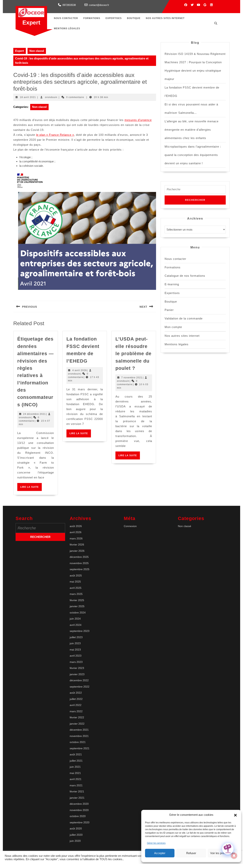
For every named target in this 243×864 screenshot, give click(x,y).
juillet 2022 (76, 698)
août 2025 (76, 575)
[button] (235, 815)
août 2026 (76, 526)
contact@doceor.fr (99, 5)
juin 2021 (75, 766)
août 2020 (76, 828)
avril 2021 (75, 779)
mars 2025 (76, 593)
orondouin (51, 97)
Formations (91, 18)
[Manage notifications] (234, 856)
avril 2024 (75, 624)
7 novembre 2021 (131, 377)
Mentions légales (67, 28)
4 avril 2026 (79, 370)
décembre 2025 (79, 556)
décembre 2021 (79, 729)
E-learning (172, 284)
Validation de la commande (184, 318)
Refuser (191, 853)
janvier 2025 (77, 606)
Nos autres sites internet (165, 18)
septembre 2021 (79, 748)
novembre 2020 (79, 810)
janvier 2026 (77, 550)
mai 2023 (75, 649)
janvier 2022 (77, 723)
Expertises (114, 18)
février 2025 (77, 600)
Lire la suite (31, 488)
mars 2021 (76, 785)
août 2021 (76, 754)
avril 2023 (75, 655)
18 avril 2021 (28, 97)
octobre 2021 (78, 742)
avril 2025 (75, 587)
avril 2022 (75, 705)
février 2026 (77, 544)
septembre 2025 (79, 569)
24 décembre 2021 (34, 414)
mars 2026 (76, 538)
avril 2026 (75, 532)
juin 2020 (75, 840)
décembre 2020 (79, 803)
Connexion (130, 526)
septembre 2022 (79, 686)
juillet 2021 (76, 760)
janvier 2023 (77, 674)
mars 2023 (76, 661)
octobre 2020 (78, 816)
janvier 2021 (77, 797)
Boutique (133, 18)
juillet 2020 (76, 834)
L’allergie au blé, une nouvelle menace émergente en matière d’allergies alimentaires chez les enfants (192, 130)
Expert (31, 22)
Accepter (159, 853)
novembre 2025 (79, 563)
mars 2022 (76, 711)
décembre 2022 (79, 680)
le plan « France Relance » (55, 134)
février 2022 (77, 717)
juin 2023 (75, 643)
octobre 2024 (78, 612)
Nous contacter (66, 18)
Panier (169, 309)
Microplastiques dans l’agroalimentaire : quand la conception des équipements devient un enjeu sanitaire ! (193, 155)
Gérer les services (156, 843)
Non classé (36, 50)
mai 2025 (75, 581)
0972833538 (69, 5)
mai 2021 (75, 773)
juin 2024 (75, 618)
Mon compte (173, 327)
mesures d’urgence (138, 120)
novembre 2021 (79, 736)
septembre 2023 (79, 630)
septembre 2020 (79, 822)
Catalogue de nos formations (185, 275)
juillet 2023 (76, 637)
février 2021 (77, 791)
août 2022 (76, 692)
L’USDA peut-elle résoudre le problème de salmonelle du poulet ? (133, 353)
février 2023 (77, 668)
